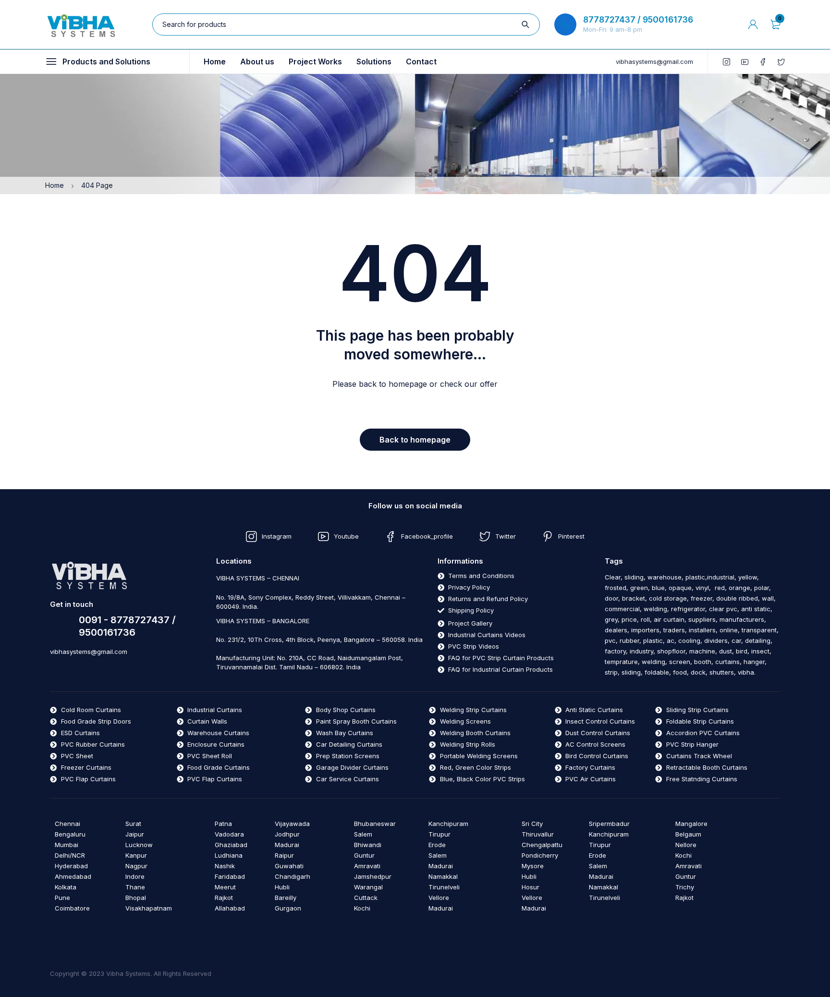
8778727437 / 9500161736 (638, 20)
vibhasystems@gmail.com (654, 61)
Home (54, 185)
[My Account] (753, 24)
